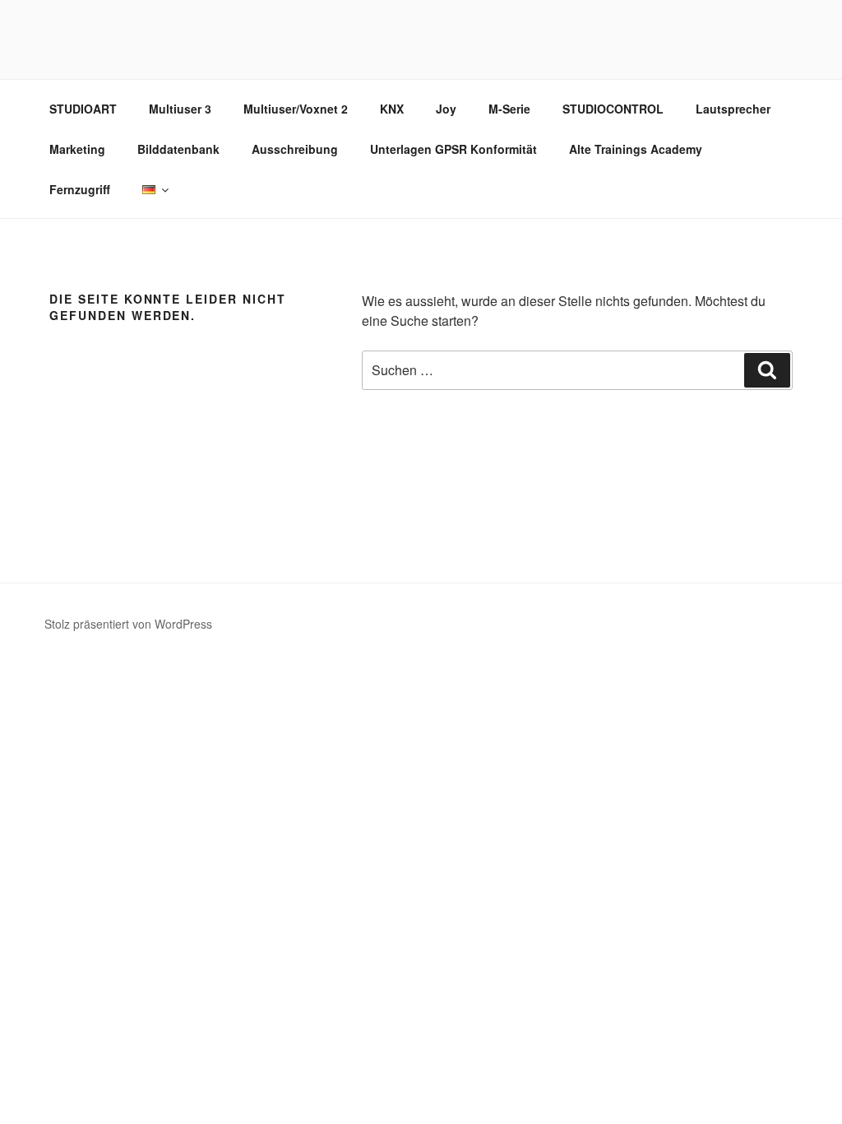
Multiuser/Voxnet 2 (295, 108)
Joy (446, 108)
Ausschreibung (295, 149)
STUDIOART (83, 108)
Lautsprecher (733, 108)
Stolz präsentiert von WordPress (128, 623)
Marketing (77, 149)
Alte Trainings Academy (635, 149)
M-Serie (509, 108)
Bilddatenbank (178, 149)
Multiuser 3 (180, 108)
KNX (392, 108)
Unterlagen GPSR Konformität (453, 149)
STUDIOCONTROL (613, 108)
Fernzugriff (79, 189)
